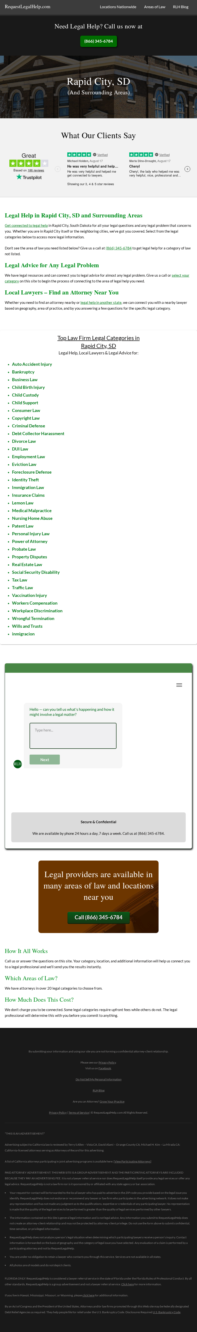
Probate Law (24, 549)
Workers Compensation (34, 603)
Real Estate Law (27, 564)
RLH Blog (180, 6)
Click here (127, 1284)
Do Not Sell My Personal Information (99, 1079)
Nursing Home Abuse (32, 518)
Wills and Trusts (27, 626)
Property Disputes (29, 556)
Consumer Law (26, 410)
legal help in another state (101, 302)
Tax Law (19, 579)
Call (99, 917)
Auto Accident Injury (32, 364)
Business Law (24, 379)
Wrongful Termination (33, 618)
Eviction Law (24, 464)
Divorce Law (24, 441)
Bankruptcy (23, 371)
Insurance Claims (28, 495)
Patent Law (22, 526)
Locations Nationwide (118, 6)
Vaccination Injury (29, 595)
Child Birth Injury (28, 387)
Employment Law (28, 456)
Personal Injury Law (30, 533)
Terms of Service (78, 1112)
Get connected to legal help (26, 225)
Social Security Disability (36, 572)
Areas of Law (154, 6)
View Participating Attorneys (132, 1161)
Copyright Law (26, 418)
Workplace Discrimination (37, 610)
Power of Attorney (30, 541)
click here (88, 1295)
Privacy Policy (107, 1062)
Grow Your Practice (112, 1101)
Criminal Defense (28, 425)
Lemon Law (22, 502)
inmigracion (23, 633)
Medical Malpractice (32, 510)
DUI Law (20, 448)
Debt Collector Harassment (38, 433)
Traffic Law (22, 587)
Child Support (25, 402)
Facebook (104, 1068)
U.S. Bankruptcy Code (166, 1312)
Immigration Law (28, 487)
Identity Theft (25, 479)
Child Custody (25, 395)
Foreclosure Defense (32, 472)
